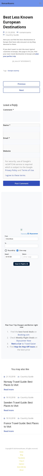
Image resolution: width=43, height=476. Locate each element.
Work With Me (21, 467)
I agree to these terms (15, 175)
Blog (21, 455)
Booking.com (23, 334)
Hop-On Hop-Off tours (24, 346)
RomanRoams (8, 3)
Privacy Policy (11, 170)
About (21, 470)
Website (7, 151)
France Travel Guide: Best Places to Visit (21, 424)
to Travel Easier (23, 343)
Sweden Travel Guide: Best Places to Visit (18, 404)
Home (21, 452)
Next (21, 90)
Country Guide (12, 35)
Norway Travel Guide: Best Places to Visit (18, 383)
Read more (9, 389)
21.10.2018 (10, 376)
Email (6, 138)
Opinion (21, 464)
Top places (21, 458)
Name (6, 125)
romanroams (25, 32)
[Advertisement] (21, 296)
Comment (8, 110)
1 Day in (21, 461)
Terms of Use (28, 170)
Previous (21, 84)
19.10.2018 (10, 397)
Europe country (13, 71)
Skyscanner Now (23, 340)
